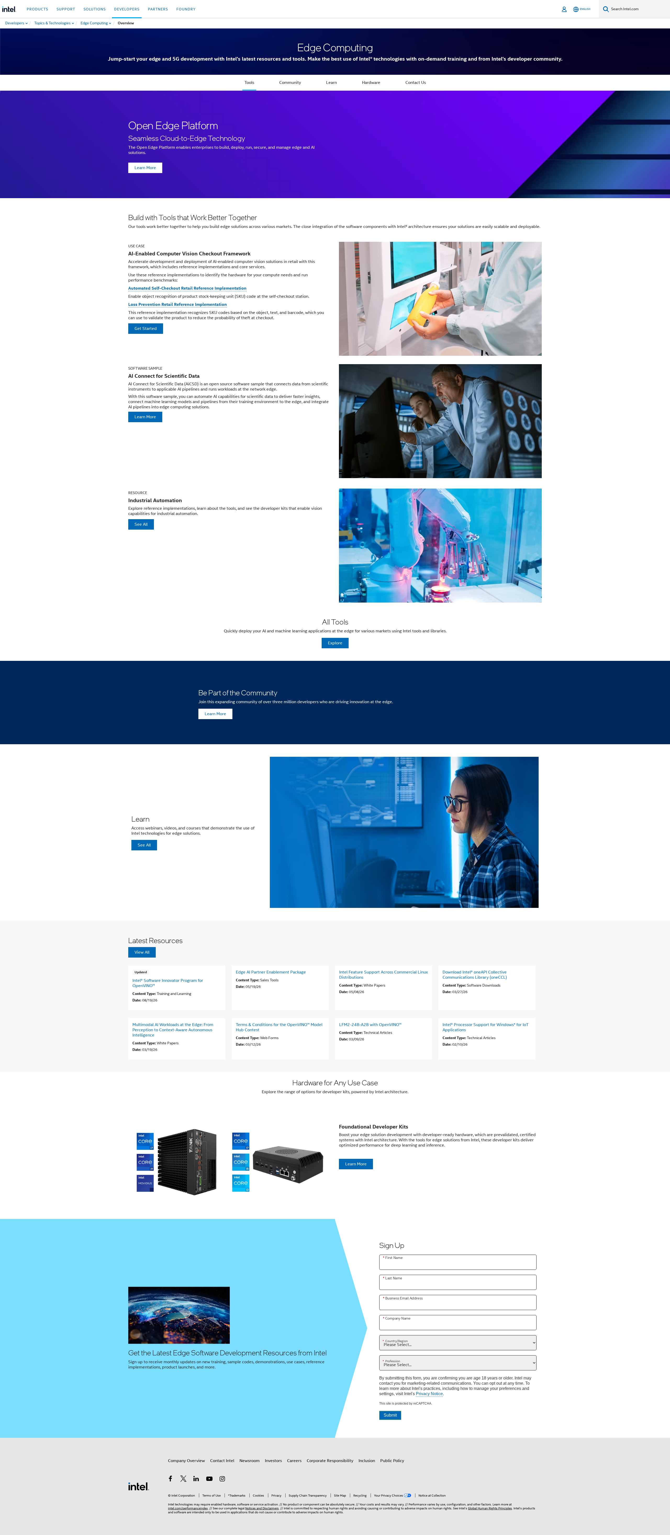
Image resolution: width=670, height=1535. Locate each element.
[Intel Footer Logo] (138, 1486)
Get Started (146, 328)
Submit (390, 1415)
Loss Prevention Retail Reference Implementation (177, 304)
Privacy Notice (429, 1393)
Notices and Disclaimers (262, 1508)
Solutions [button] (94, 9)
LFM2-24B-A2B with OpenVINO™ (370, 1024)
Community (290, 82)
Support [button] (66, 9)
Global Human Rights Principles (490, 1508)
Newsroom (249, 1460)
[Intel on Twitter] (183, 1479)
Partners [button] (158, 9)
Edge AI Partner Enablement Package (271, 972)
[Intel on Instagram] (222, 1479)
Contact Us (415, 82)
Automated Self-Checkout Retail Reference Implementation (187, 288)
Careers (294, 1460)
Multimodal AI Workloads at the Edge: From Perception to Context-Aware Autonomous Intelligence (172, 1030)
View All (142, 952)
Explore (335, 643)
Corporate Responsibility (330, 1460)
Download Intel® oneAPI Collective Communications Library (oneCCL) (475, 975)
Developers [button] (126, 9)
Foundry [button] (186, 9)
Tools (249, 82)
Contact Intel (222, 1460)
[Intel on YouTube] (209, 1479)
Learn (331, 82)
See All (141, 524)
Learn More (145, 167)
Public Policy (392, 1460)
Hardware (371, 82)
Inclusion (367, 1460)
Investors (273, 1460)
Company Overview (186, 1460)
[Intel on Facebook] (170, 1479)
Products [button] (37, 9)
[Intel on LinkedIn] (196, 1479)
